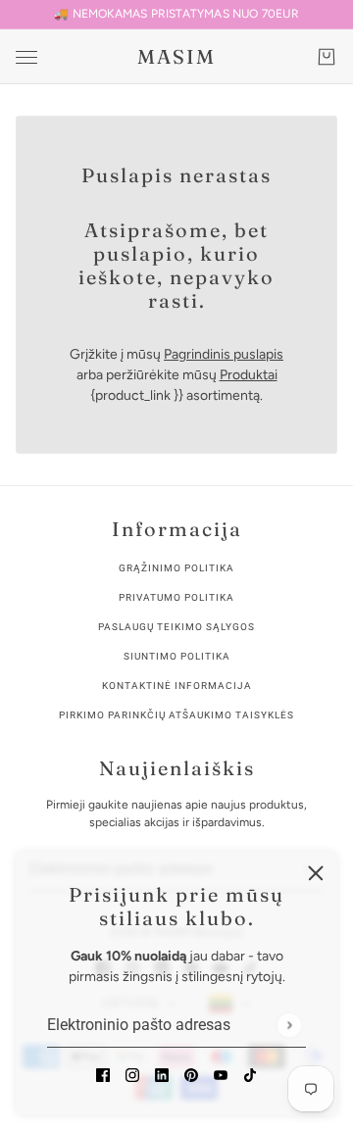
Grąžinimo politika (176, 568)
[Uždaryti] (316, 873)
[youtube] (220, 1074)
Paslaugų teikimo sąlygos (176, 626)
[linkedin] (161, 1074)
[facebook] (103, 1074)
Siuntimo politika (177, 656)
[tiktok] (250, 1074)
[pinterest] (191, 1074)
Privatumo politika (176, 597)
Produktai (248, 375)
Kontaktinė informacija (177, 685)
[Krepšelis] (326, 57)
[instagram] (132, 1074)
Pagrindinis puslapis (223, 354)
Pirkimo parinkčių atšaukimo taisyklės (176, 715)
